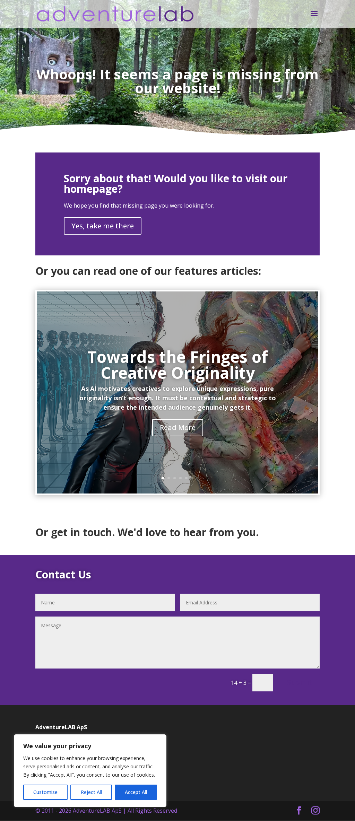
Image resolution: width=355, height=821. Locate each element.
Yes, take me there (102, 225)
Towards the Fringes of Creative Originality (177, 364)
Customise (45, 792)
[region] (90, 770)
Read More (178, 427)
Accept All (136, 792)
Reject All (91, 792)
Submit (299, 682)
